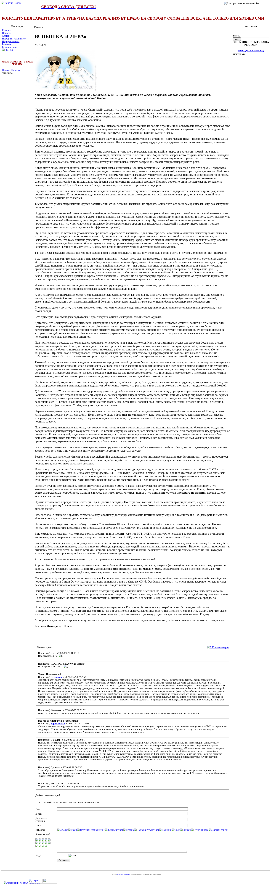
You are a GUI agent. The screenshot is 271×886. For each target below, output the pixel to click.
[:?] (36, 846)
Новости (6, 33)
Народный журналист (14, 38)
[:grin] (40, 840)
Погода (6, 70)
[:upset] (43, 843)
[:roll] (36, 843)
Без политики (9, 47)
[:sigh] (49, 843)
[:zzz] (46, 843)
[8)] (46, 840)
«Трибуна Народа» (123, 874)
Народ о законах (10, 41)
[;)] (43, 840)
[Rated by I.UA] (50, 882)
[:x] (46, 846)
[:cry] (40, 846)
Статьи (6, 35)
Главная (6, 30)
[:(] (43, 846)
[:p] (49, 840)
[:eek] (40, 843)
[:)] (36, 840)
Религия (6, 44)
